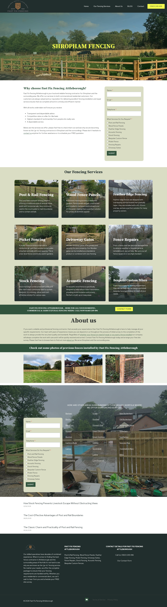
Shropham (124, 431)
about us (70, 340)
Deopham (69, 455)
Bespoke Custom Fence (118, 138)
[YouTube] (86, 599)
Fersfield (96, 419)
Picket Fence (113, 141)
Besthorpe (70, 419)
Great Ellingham (99, 431)
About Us (119, 6)
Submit (111, 153)
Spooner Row (125, 443)
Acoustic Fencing (115, 132)
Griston (95, 443)
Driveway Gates (115, 148)
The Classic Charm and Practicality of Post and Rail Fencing (52, 527)
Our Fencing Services (102, 6)
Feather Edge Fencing (117, 129)
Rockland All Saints (127, 425)
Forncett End (98, 425)
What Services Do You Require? (119, 119)
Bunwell (69, 431)
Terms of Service (98, 600)
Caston (68, 449)
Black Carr (70, 425)
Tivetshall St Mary (127, 449)
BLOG (129, 6)
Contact (140, 6)
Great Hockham (99, 437)
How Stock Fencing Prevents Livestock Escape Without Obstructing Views (60, 503)
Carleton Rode (71, 443)
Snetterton (124, 437)
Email (109, 100)
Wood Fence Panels (116, 126)
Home (86, 6)
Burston (69, 437)
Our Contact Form (124, 561)
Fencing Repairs (115, 144)
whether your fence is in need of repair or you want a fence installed (106, 335)
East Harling (70, 460)
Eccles (95, 413)
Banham (69, 413)
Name (110, 90)
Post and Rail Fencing (117, 123)
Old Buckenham (126, 419)
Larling (95, 455)
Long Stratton (98, 460)
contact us (27, 133)
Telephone (111, 109)
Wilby (122, 455)
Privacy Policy (112, 600)
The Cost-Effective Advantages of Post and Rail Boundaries (53, 515)
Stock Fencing (114, 135)
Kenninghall (97, 449)
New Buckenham (126, 413)
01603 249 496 (156, 6)
